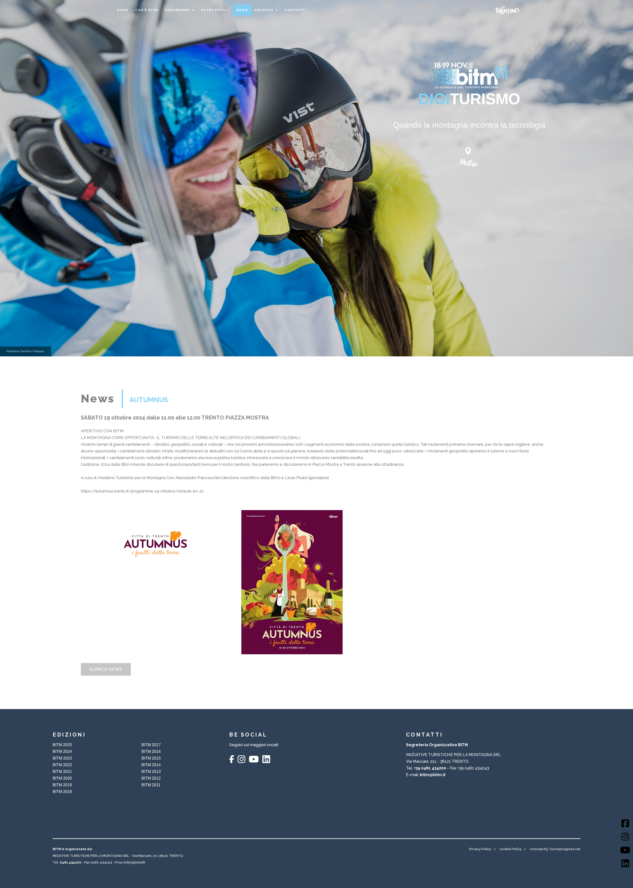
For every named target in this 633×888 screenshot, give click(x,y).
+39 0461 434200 (430, 768)
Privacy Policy (480, 849)
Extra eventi (215, 10)
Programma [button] (177, 10)
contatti (295, 10)
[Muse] (469, 156)
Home (123, 10)
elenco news (106, 669)
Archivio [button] (264, 10)
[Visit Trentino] (507, 10)
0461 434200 (70, 862)
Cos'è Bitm (146, 10)
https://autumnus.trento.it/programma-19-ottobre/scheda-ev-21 (142, 491)
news (242, 10)
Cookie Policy (510, 849)
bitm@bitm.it (433, 774)
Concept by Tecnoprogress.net (555, 849)
